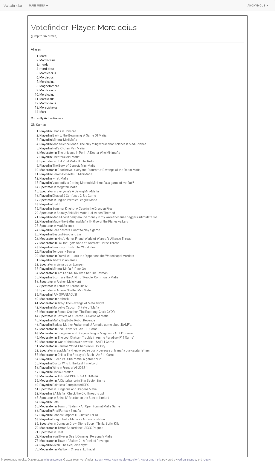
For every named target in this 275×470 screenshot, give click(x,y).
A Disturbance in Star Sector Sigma (81, 380)
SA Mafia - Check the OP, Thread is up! (78, 393)
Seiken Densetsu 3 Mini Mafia (72, 174)
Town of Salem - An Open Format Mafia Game (89, 406)
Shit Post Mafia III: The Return (76, 161)
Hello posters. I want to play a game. (76, 230)
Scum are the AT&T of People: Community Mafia (85, 277)
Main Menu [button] (37, 5)
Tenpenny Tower (63, 251)
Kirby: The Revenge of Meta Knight (81, 303)
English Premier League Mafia (77, 200)
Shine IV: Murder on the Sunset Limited (83, 397)
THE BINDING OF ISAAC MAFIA (78, 376)
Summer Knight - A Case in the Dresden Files (82, 208)
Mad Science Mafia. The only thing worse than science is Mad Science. (99, 144)
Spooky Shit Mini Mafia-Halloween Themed (86, 213)
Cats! (55, 402)
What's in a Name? (64, 260)
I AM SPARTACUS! (64, 294)
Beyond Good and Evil (66, 234)
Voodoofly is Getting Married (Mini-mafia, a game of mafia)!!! (93, 182)
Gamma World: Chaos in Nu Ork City (81, 346)
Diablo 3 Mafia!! (62, 372)
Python (181, 459)
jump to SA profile (44, 36)
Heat (60, 432)
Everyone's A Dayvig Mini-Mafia (78, 191)
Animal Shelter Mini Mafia (74, 290)
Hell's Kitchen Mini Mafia (68, 148)
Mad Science (65, 225)
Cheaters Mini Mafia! (66, 157)
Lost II (56, 204)
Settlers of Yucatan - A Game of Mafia (82, 316)
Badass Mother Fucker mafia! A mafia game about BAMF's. (92, 324)
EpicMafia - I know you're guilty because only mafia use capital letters (103, 350)
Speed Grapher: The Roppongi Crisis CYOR (86, 311)
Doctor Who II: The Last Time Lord (75, 363)
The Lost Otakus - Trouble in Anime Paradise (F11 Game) (96, 337)
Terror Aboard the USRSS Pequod (80, 428)
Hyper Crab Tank (151, 459)
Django (191, 459)
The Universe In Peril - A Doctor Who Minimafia (89, 152)
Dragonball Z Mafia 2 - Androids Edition (78, 419)
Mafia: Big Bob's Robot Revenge (73, 320)
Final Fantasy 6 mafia (66, 410)
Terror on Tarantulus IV (72, 286)
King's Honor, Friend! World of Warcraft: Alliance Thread (94, 238)
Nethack (63, 299)
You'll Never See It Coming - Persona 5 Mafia (82, 436)
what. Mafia (60, 178)
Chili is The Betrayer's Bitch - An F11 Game (86, 354)
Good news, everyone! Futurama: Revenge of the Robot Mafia (99, 170)
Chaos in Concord (64, 131)
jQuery (206, 459)
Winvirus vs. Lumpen (70, 264)
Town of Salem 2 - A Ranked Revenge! (83, 440)
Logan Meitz (103, 459)
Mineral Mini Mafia (64, 139)
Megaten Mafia (67, 187)
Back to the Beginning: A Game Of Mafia (79, 135)
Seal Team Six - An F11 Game (78, 329)
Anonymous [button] (257, 5)
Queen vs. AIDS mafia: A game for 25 (77, 359)
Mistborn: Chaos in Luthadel (76, 449)
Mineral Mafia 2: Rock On (69, 268)
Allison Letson (53, 459)
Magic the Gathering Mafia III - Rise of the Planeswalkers (90, 221)
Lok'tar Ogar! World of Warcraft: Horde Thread (88, 243)
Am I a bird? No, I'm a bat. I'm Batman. (83, 273)
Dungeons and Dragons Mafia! (77, 389)
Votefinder (13, 5)
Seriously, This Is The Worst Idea (74, 247)
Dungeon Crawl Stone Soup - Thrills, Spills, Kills (88, 423)
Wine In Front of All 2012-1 (70, 367)
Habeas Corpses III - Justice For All (75, 415)
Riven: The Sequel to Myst (69, 445)
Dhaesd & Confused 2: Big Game (74, 195)
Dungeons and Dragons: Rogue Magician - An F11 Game (95, 333)
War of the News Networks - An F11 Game (86, 342)
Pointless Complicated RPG (70, 385)
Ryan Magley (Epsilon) (125, 459)
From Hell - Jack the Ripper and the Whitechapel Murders (96, 256)
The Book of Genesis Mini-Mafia (73, 165)
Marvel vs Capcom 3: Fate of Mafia (75, 307)
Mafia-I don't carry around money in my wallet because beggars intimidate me (104, 217)
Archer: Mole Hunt (69, 281)
